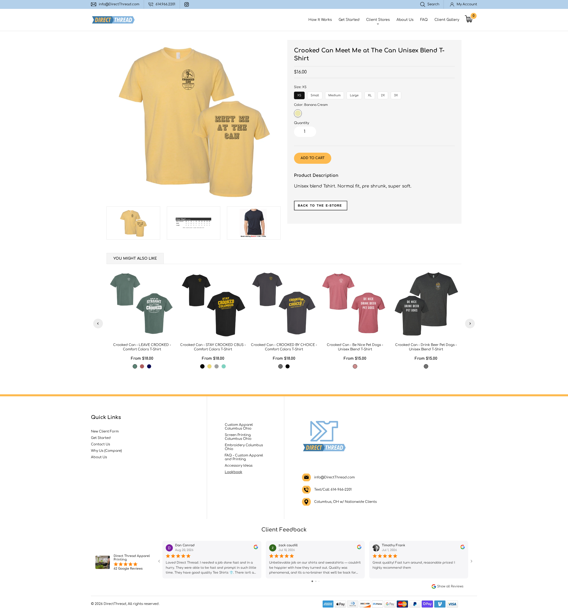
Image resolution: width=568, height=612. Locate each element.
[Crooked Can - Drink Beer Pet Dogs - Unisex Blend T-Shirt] (426, 304)
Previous (98, 323)
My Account (467, 4)
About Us (405, 20)
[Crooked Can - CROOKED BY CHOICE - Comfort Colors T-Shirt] (284, 304)
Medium (334, 94)
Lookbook (233, 472)
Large (354, 94)
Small (315, 94)
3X (396, 94)
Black (202, 366)
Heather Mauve (355, 366)
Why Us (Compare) (106, 451)
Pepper (280, 366)
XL (370, 94)
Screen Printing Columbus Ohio (238, 437)
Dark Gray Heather (426, 366)
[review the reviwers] (256, 548)
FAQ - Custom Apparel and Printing (244, 457)
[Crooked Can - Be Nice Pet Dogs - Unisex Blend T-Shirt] (355, 304)
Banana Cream (298, 113)
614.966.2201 (165, 4)
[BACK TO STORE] (320, 209)
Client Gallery (446, 20)
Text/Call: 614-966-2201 (333, 490)
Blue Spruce (135, 366)
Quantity (301, 123)
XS (299, 94)
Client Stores (378, 20)
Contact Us (100, 444)
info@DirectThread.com (119, 4)
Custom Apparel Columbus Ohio (239, 426)
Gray (216, 366)
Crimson (142, 366)
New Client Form (105, 431)
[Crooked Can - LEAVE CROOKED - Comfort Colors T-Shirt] (142, 304)
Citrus (209, 366)
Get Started (349, 20)
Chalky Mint (223, 366)
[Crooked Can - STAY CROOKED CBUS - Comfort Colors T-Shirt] (213, 304)
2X (383, 94)
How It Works (320, 20)
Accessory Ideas (238, 466)
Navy (149, 366)
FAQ (424, 20)
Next (470, 323)
